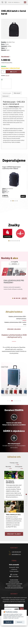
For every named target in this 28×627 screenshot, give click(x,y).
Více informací (5, 56)
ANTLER (7, 75)
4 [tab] (17, 200)
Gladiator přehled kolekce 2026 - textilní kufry (15, 323)
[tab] (6, 93)
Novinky (8, 466)
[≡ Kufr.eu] (14, 2)
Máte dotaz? (17, 93)
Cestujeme (18, 466)
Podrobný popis (6, 93)
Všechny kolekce (14, 329)
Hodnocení (5, 96)
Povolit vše (8, 622)
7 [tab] (20, 400)
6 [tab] (19, 240)
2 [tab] (10, 240)
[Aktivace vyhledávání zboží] (2, 2)
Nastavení (19, 622)
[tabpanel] (14, 182)
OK (21, 609)
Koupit (14, 72)
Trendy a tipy (14, 462)
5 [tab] (17, 240)
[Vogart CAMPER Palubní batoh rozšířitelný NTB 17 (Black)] (14, 182)
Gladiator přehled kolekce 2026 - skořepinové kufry (17, 317)
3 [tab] (16, 298)
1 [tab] (10, 200)
